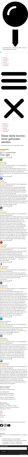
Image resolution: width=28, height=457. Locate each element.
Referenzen (3, 415)
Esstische (5, 57)
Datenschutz (3, 429)
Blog (1, 413)
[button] (14, 94)
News (1, 412)
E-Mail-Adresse (4, 446)
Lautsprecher (6, 64)
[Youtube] (8, 425)
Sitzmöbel (5, 60)
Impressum (2, 428)
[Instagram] (5, 425)
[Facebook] (1, 425)
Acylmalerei (5, 65)
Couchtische (6, 59)
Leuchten (5, 62)
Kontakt (2, 417)
